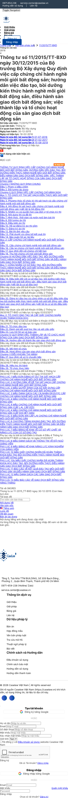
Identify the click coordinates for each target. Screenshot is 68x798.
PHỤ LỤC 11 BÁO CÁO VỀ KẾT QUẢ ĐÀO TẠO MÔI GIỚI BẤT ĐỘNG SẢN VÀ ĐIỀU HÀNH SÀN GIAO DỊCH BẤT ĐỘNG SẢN (32, 470)
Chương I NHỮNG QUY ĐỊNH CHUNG (20, 183)
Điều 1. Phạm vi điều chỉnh (14, 186)
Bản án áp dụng (8, 516)
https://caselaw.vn (45, 689)
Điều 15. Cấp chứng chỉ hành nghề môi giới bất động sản (30, 245)
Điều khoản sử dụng (17, 659)
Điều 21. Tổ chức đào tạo (13, 326)
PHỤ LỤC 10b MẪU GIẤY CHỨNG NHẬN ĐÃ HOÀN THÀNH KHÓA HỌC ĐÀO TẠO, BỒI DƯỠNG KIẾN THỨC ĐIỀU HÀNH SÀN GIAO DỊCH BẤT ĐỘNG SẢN (32, 463)
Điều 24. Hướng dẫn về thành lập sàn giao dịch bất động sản (33, 340)
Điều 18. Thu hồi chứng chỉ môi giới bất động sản (26, 253)
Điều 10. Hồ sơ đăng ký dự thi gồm (18, 225)
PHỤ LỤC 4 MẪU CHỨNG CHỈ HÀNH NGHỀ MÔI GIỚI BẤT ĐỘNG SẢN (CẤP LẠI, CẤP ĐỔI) (31, 406)
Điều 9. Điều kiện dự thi (12, 223)
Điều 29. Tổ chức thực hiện (14, 368)
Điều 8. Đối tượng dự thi (13, 220)
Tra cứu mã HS (15, 639)
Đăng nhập (43, 763)
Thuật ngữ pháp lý (17, 644)
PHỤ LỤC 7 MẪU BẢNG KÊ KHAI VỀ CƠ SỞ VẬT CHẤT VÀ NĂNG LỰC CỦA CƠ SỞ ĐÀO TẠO (30, 431)
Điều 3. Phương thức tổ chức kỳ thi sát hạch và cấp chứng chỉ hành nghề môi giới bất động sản (33, 202)
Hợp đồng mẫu (15, 630)
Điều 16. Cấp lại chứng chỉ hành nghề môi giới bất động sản (32, 248)
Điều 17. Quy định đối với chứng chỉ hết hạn (23, 251)
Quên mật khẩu (59, 788)
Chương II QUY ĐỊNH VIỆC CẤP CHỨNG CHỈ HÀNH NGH (30, 192)
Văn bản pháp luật (25, 45)
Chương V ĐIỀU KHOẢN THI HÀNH (18, 354)
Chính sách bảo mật (17, 664)
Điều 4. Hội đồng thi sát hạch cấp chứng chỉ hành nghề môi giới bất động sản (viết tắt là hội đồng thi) (32, 207)
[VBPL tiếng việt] (1, 150)
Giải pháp (12, 606)
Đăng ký (44, 796)
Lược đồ (4, 511)
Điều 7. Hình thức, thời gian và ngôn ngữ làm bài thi (27, 217)
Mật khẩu (5, 732)
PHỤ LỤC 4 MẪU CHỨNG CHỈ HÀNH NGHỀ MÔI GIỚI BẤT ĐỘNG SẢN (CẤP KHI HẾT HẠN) (31, 411)
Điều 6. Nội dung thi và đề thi (16, 214)
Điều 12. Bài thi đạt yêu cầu (14, 231)
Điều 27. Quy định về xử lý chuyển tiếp (20, 357)
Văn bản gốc (7, 505)
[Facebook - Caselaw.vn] (4, 698)
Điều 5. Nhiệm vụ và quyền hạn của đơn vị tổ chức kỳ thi (30, 211)
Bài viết (8, 35)
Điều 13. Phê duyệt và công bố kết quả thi (23, 234)
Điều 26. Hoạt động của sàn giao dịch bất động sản (28, 351)
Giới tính (4, 738)
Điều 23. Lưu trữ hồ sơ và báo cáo (18, 332)
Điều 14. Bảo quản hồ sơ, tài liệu (17, 237)
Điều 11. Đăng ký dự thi (12, 228)
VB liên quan (6, 513)
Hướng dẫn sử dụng (12, 5)
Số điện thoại (7, 729)
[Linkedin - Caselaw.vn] (12, 698)
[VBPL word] (1, 157)
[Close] (0, 706)
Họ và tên (5, 723)
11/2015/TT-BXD (48, 45)
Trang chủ (5, 45)
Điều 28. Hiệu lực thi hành (14, 365)
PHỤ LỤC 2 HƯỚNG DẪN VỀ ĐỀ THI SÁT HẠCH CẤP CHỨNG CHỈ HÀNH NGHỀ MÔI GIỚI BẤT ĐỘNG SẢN (33, 383)
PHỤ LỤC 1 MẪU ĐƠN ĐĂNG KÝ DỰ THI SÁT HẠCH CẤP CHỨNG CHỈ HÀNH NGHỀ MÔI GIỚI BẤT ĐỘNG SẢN (30, 378)
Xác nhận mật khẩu (10, 735)
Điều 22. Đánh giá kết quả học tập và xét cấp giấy (27, 329)
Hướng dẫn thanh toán (19, 673)
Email (3, 726)
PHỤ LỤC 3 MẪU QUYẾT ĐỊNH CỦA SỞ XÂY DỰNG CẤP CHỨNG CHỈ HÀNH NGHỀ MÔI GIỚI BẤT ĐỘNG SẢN (30, 389)
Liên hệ (33, 5)
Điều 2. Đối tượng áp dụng (14, 189)
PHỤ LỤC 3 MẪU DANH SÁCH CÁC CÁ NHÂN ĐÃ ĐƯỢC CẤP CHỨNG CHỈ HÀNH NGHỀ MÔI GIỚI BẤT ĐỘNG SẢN (33, 395)
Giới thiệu (12, 602)
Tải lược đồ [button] (6, 496)
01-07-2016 (23, 137)
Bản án (10, 626)
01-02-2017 (24, 139)
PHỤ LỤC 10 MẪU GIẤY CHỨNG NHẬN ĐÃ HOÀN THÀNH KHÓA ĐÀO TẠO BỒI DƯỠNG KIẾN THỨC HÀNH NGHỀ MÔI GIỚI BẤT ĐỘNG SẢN (32, 455)
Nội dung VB (7, 502)
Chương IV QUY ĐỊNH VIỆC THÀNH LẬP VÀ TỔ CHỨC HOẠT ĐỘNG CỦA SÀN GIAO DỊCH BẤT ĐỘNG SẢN (32, 336)
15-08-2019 (24, 142)
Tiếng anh (8, 508)
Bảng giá (11, 610)
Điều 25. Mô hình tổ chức (13, 348)
